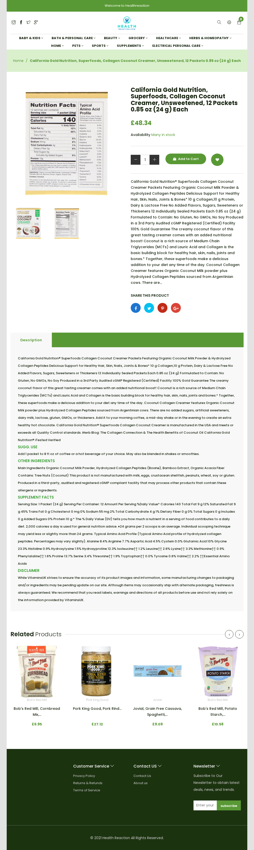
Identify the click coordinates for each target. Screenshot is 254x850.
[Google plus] (176, 308)
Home (18, 60)
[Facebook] (21, 23)
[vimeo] (162, 308)
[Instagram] (29, 23)
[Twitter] (14, 23)
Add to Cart (188, 159)
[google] (36, 23)
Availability (140, 134)
